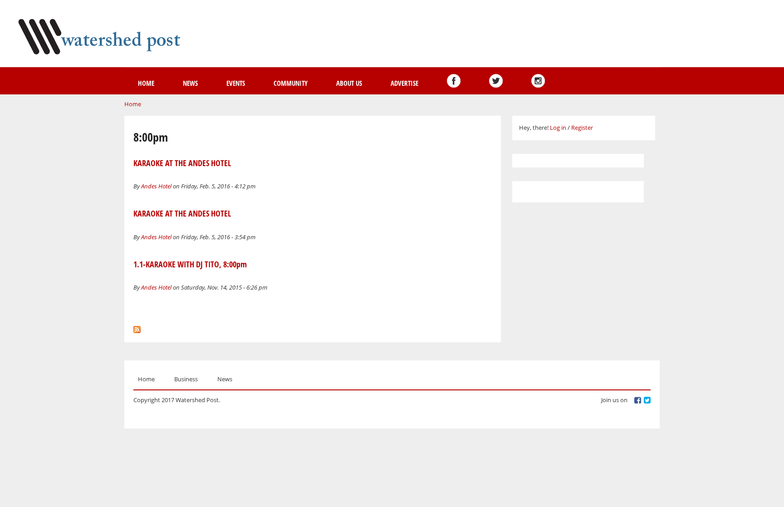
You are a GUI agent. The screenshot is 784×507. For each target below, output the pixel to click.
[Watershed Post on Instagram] (538, 80)
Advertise (404, 83)
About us (349, 83)
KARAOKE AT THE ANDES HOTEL (182, 163)
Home (146, 83)
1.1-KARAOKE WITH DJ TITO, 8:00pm (190, 264)
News (190, 83)
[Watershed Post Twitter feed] (495, 80)
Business (186, 379)
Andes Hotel (156, 186)
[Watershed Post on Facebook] (453, 80)
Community (291, 83)
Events (235, 83)
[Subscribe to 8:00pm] (137, 327)
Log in (558, 127)
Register (582, 127)
